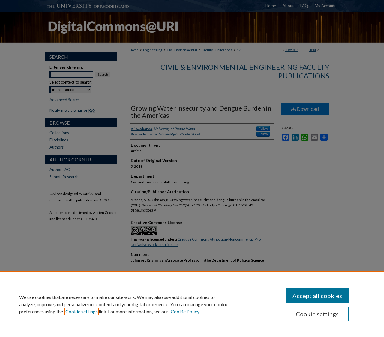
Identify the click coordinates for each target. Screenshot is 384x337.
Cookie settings (81, 311)
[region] (192, 304)
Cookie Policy (185, 311)
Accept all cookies (317, 295)
